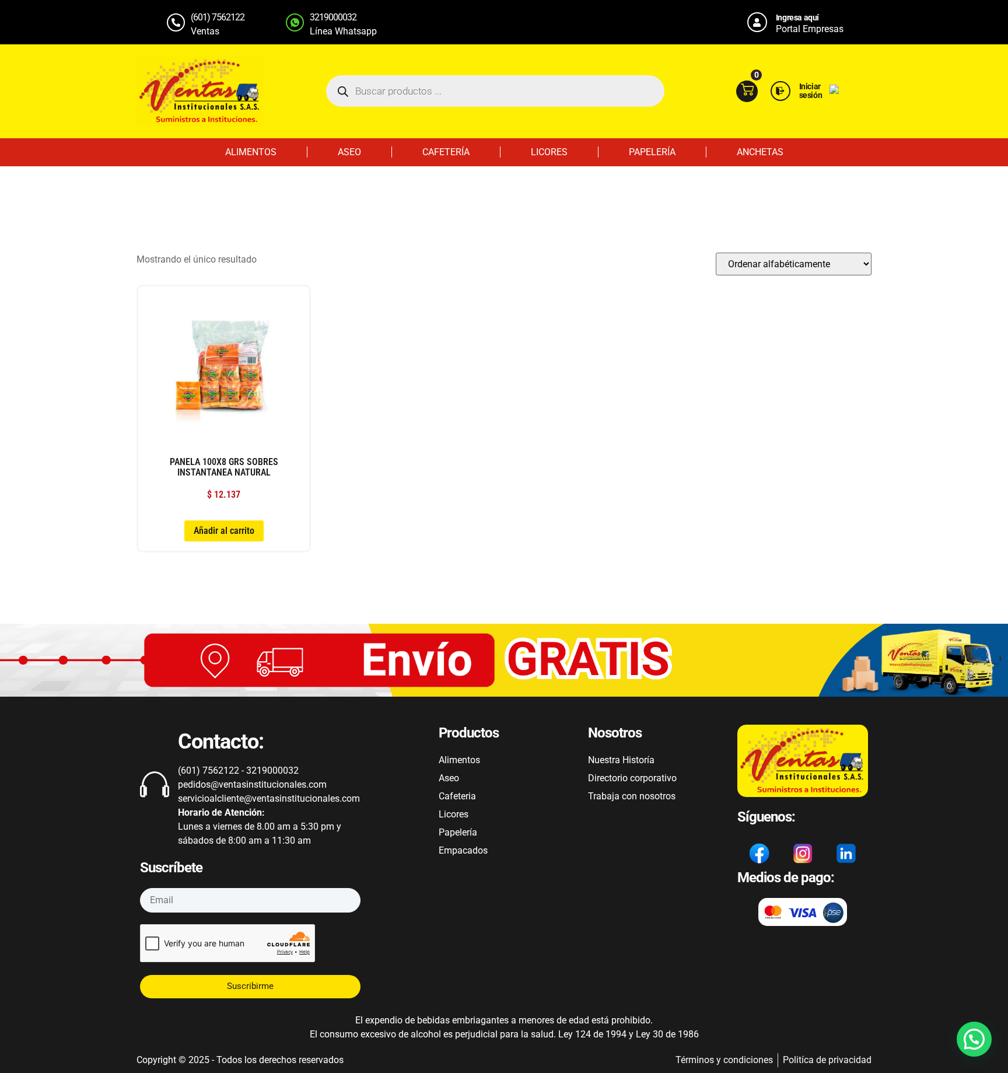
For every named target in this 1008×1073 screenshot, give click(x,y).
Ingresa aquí (797, 17)
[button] (974, 1039)
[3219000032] (295, 22)
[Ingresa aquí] (757, 22)
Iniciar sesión (810, 91)
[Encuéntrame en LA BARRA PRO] (834, 90)
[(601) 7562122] (176, 22)
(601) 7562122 (217, 17)
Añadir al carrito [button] (224, 530)
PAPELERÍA (652, 152)
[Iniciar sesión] (780, 91)
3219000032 (333, 17)
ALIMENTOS (250, 152)
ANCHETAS (760, 152)
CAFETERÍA (446, 152)
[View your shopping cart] (747, 91)
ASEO (349, 152)
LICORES (549, 152)
